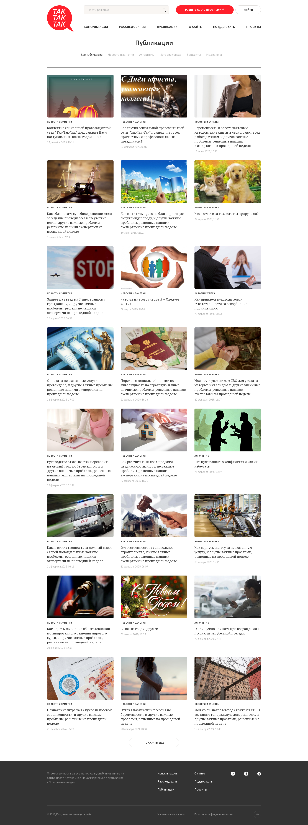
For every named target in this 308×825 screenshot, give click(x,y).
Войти (248, 10)
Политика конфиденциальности (213, 814)
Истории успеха (170, 54)
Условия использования (171, 814)
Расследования (132, 27)
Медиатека (214, 54)
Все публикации (91, 54)
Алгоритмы (146, 54)
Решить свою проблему (203, 9)
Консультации (96, 27)
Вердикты (194, 54)
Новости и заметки (121, 54)
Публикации (167, 27)
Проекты (253, 27)
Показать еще (154, 742)
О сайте (195, 27)
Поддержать (224, 27)
